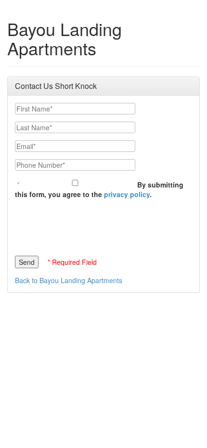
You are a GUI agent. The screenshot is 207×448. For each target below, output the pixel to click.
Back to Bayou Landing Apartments (68, 280)
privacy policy (127, 194)
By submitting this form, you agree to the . (99, 189)
